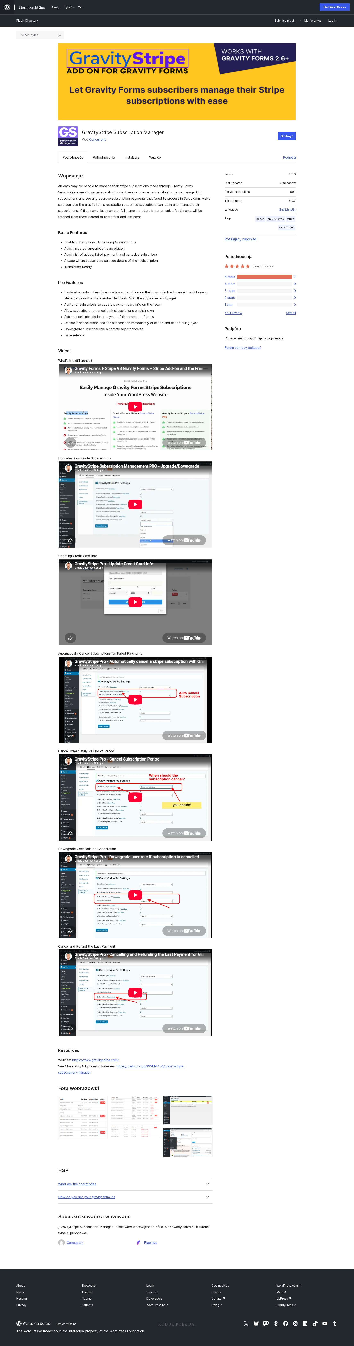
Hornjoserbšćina (66, 1324)
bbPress (284, 1298)
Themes (87, 1292)
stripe (290, 218)
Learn (150, 1285)
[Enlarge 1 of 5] (102, 1101)
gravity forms (276, 218)
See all (291, 313)
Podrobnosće (72, 157)
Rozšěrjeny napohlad (240, 239)
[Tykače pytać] (60, 35)
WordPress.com (289, 1285)
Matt (281, 1292)
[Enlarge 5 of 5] (207, 1133)
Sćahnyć (287, 136)
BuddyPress (286, 1305)
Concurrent (97, 139)
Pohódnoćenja (104, 157)
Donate (218, 1298)
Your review (233, 313)
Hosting (21, 1298)
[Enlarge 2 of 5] (154, 1101)
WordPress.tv (157, 1305)
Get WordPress (334, 7)
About (20, 1285)
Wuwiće (155, 157)
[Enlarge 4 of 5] (207, 1101)
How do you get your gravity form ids (86, 1197)
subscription (286, 227)
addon (260, 218)
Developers (154, 1298)
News (20, 1292)
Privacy (21, 1305)
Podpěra (289, 157)
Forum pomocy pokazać (243, 348)
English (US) (287, 209)
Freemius (150, 1243)
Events (216, 1292)
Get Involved (220, 1285)
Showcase (89, 1285)
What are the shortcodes (77, 1184)
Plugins (86, 1298)
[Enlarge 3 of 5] (154, 1130)
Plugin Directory (27, 20)
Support (152, 1292)
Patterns (87, 1305)
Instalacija (132, 157)
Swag (217, 1305)
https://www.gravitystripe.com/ (95, 1060)
